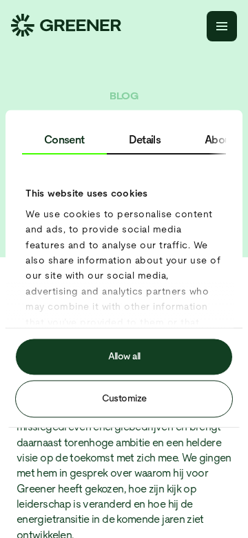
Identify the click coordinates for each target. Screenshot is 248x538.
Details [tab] (145, 139)
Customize (124, 398)
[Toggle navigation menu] (222, 26)
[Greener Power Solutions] (66, 26)
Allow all (124, 356)
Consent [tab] (64, 139)
